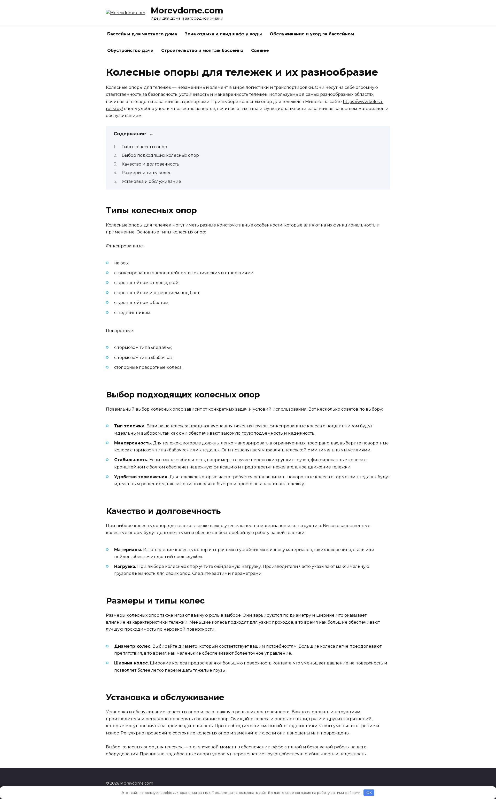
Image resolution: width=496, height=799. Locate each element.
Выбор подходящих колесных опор (160, 155)
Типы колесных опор (144, 146)
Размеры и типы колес (146, 172)
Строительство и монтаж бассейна (202, 50)
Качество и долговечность (150, 164)
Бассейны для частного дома (142, 34)
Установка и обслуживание (151, 181)
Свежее (260, 50)
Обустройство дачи (130, 50)
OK (369, 792)
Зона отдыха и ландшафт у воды (223, 34)
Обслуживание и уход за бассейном (312, 34)
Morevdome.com (187, 10)
